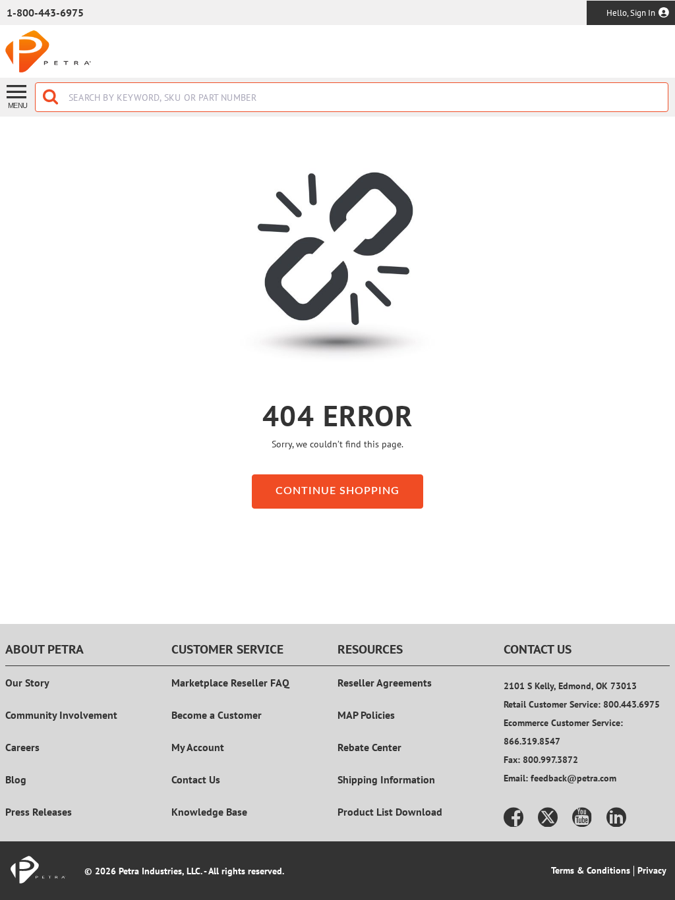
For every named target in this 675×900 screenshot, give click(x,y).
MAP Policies (366, 714)
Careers (22, 747)
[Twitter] (548, 817)
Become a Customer (216, 714)
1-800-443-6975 (45, 12)
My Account (197, 747)
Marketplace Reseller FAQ (230, 682)
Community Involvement (61, 714)
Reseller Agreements (385, 682)
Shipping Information (386, 779)
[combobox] (351, 97)
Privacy (651, 870)
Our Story (27, 682)
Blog (15, 779)
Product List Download (390, 811)
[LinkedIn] (616, 817)
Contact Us (195, 779)
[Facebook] (513, 817)
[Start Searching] (51, 97)
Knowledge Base (209, 811)
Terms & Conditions (590, 870)
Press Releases (38, 811)
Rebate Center (369, 747)
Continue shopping (337, 491)
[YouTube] (582, 817)
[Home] (48, 51)
